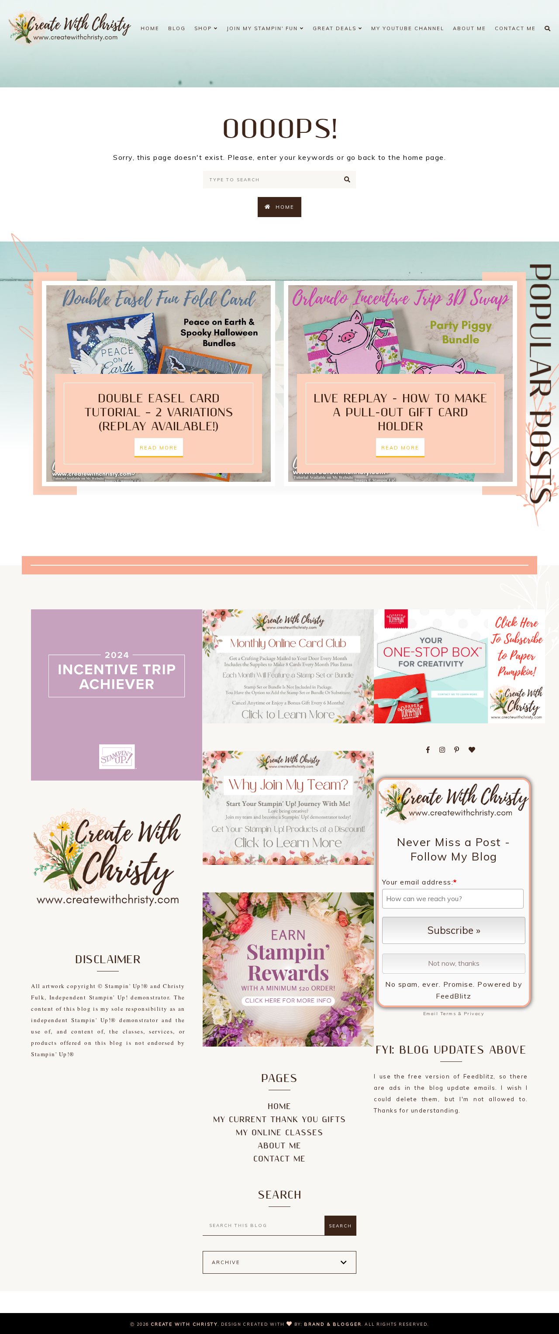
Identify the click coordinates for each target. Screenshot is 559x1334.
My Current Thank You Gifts (279, 1119)
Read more (159, 448)
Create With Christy (184, 1324)
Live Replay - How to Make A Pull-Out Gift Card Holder (400, 413)
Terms (448, 1013)
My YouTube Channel (407, 28)
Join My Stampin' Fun (263, 28)
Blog (177, 28)
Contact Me (515, 28)
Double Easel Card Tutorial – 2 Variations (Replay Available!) (158, 413)
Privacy (474, 1013)
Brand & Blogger (333, 1324)
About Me (469, 28)
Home (150, 28)
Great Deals (336, 28)
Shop (204, 28)
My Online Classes (279, 1132)
